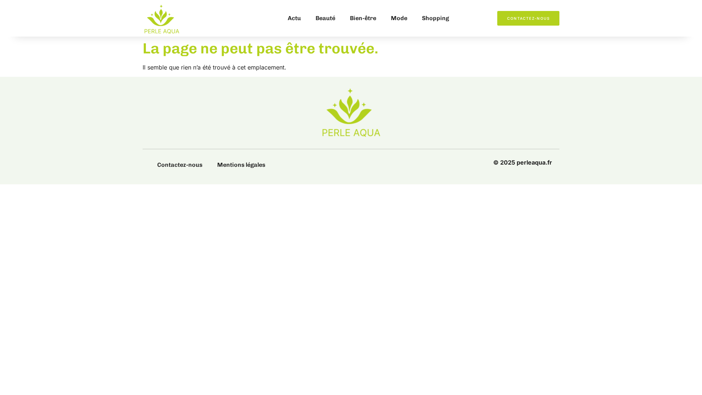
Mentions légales (241, 164)
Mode (399, 18)
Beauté (325, 18)
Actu (294, 18)
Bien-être (363, 18)
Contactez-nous (180, 164)
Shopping (435, 18)
